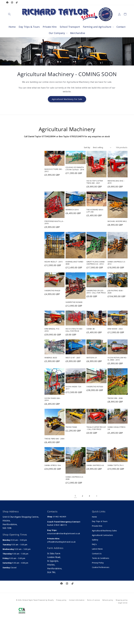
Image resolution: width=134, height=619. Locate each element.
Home (94, 517)
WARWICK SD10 (72, 210)
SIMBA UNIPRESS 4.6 (95, 465)
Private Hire (97, 526)
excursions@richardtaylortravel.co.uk (63, 533)
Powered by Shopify (46, 600)
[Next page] (96, 496)
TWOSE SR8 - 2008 (115, 398)
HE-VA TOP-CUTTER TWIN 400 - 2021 (94, 182)
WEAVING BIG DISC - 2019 (116, 182)
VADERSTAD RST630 (94, 387)
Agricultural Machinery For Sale (67, 99)
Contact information (77, 600)
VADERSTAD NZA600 (74, 302)
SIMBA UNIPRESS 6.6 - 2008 (75, 478)
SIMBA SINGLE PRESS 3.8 (116, 428)
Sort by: (87, 147)
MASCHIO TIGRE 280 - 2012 (53, 170)
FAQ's (94, 544)
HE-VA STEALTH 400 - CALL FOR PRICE (74, 330)
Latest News (97, 549)
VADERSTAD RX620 (52, 290)
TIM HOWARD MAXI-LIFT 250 (95, 211)
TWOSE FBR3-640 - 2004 (54, 439)
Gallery (95, 539)
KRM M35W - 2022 (115, 329)
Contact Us (97, 553)
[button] (9, 14)
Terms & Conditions (100, 558)
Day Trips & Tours (100, 521)
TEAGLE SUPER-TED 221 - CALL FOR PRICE (96, 428)
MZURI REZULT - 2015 (53, 262)
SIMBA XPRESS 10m (52, 465)
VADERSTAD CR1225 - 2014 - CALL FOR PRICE (96, 291)
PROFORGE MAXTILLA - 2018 (54, 222)
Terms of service (93, 600)
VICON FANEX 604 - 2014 (52, 399)
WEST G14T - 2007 (73, 358)
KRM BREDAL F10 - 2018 (52, 330)
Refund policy (107, 600)
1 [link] (75, 495)
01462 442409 (59, 516)
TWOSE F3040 (71, 427)
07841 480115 (60, 525)
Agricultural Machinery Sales (104, 530)
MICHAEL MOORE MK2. (117, 221)
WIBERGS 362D (50, 358)
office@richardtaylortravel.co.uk (61, 542)
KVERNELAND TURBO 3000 (74, 263)
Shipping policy (122, 600)
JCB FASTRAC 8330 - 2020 (116, 291)
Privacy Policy (98, 562)
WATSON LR (91, 358)
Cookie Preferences (100, 567)
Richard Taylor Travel (30, 600)
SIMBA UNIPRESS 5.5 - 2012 (117, 263)
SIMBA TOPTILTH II (116, 465)
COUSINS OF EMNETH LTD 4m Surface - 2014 (75, 168)
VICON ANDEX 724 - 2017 (74, 388)
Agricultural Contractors (102, 535)
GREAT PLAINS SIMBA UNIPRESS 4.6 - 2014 (95, 263)
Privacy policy (61, 600)
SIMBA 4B (90, 329)
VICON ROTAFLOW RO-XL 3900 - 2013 (117, 359)
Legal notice (122, 603)
